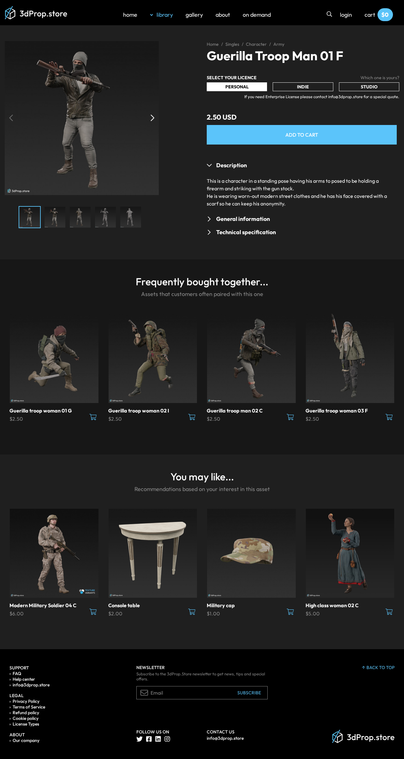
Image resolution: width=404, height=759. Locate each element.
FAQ (17, 673)
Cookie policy (26, 718)
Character (256, 44)
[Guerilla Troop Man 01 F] (82, 117)
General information (243, 218)
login (346, 14)
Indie (303, 87)
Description (231, 165)
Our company (26, 740)
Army (278, 44)
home (130, 14)
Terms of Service (29, 707)
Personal (237, 87)
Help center (24, 679)
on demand (257, 14)
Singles (232, 44)
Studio (369, 87)
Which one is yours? (379, 77)
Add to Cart (301, 135)
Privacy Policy (26, 701)
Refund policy (26, 712)
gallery (194, 14)
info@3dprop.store (31, 685)
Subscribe (249, 693)
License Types (26, 724)
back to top (380, 667)
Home (213, 44)
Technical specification (246, 232)
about (223, 14)
